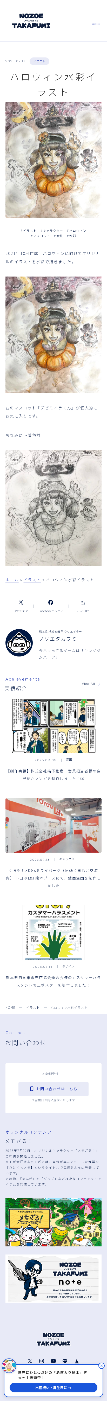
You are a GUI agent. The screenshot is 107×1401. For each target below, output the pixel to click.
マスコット (40, 235)
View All (88, 683)
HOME (10, 1007)
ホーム (12, 579)
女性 (58, 235)
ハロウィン (76, 230)
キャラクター (52, 230)
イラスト (39, 61)
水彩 (71, 235)
